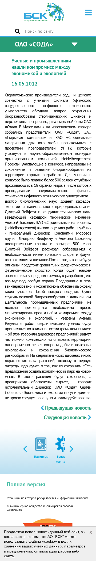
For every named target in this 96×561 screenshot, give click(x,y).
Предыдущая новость (68, 407)
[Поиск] (17, 31)
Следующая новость (65, 417)
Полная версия (26, 484)
